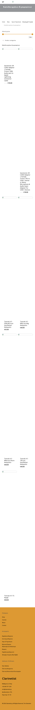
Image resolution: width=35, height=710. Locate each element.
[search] (6, 2)
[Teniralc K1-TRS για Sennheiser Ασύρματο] (25, 395)
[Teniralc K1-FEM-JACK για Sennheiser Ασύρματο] (9, 258)
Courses (4, 620)
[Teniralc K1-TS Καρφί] (9, 532)
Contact (4, 625)
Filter (30, 37)
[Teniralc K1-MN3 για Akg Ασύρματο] (25, 258)
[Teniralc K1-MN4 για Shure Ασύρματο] (9, 395)
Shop (8, 22)
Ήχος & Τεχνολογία (16, 22)
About (3, 622)
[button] (3, 2)
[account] (28, 2)
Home (3, 22)
